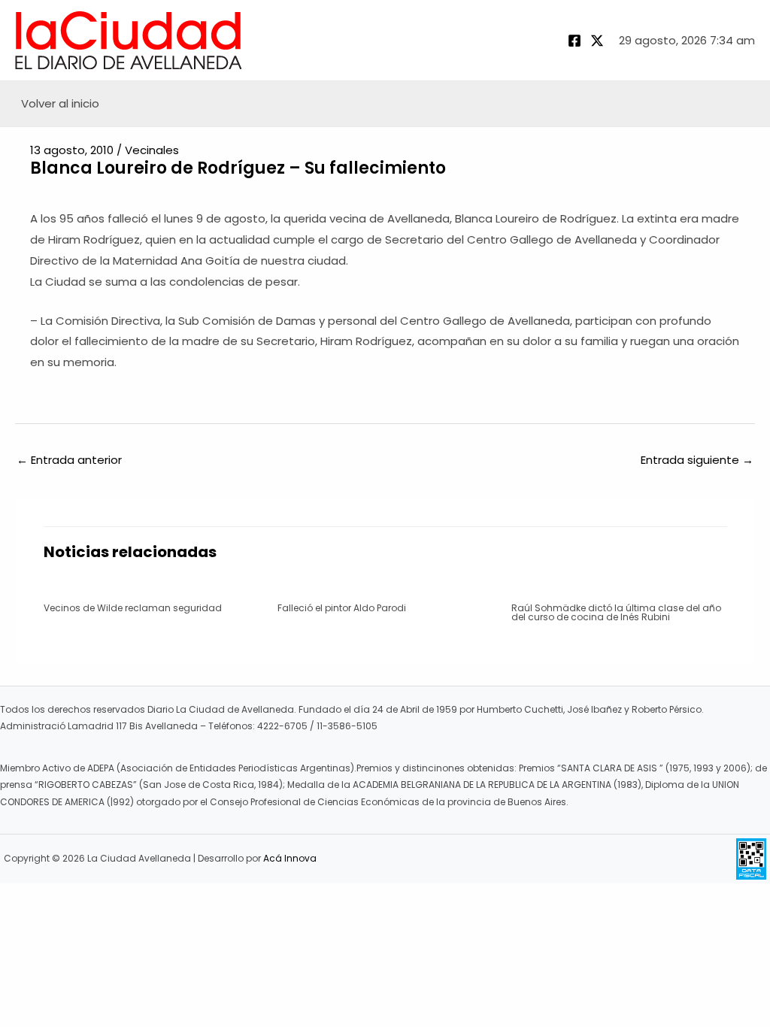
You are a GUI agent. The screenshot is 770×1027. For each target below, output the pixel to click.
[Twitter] (597, 40)
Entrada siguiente (697, 460)
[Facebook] (574, 40)
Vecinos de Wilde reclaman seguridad (133, 607)
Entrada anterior (69, 460)
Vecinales (152, 150)
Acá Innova (290, 858)
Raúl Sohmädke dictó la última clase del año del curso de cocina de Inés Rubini (616, 612)
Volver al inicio (60, 103)
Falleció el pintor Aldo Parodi (341, 607)
